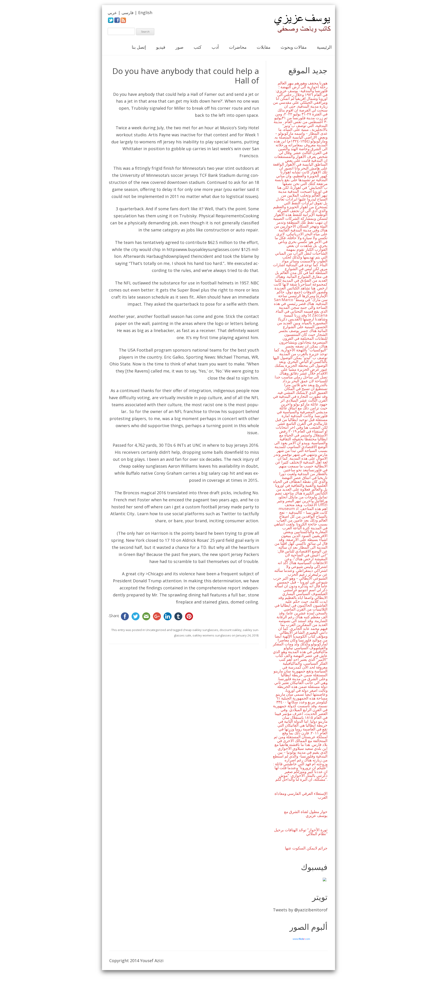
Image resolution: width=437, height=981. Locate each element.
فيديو (160, 47)
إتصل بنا (139, 47)
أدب (215, 47)
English (145, 12)
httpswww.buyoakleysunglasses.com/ (203, 249)
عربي (112, 12)
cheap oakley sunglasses (143, 466)
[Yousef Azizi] (299, 23)
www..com (301, 939)
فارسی (128, 12)
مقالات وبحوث (294, 47)
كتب (197, 47)
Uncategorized (156, 630)
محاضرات (237, 47)
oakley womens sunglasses (212, 635)
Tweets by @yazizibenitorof (300, 910)
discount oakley (230, 630)
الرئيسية (324, 47)
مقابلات (263, 47)
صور (179, 47)
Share (114, 616)
